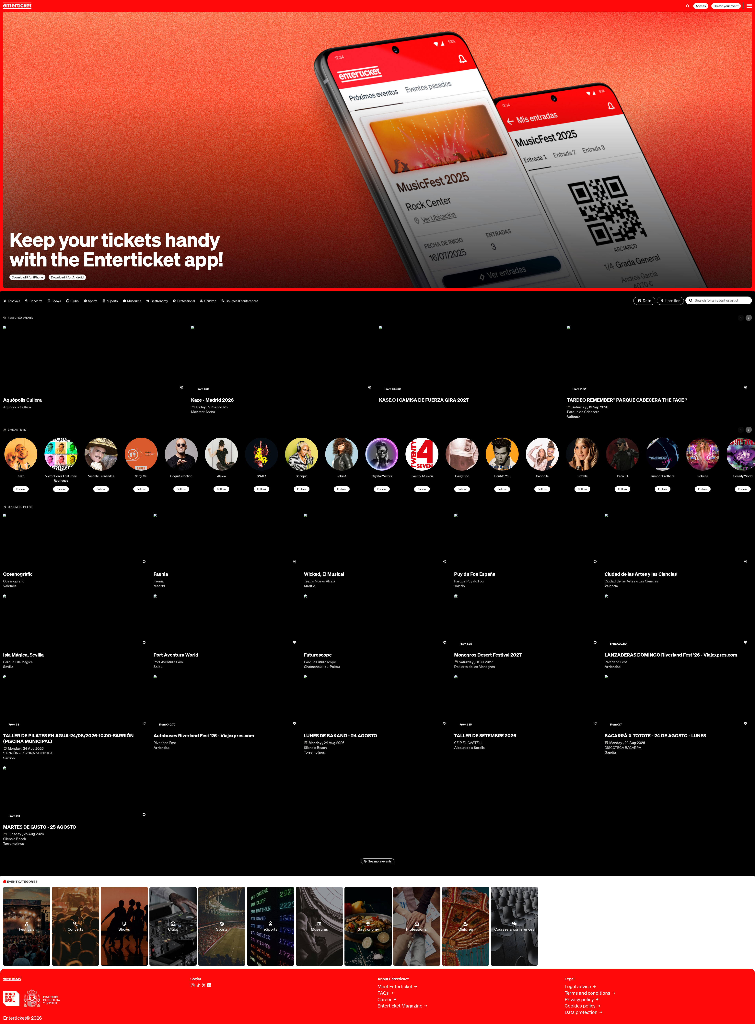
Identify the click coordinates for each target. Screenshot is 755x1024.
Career (385, 999)
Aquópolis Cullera (22, 400)
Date (647, 300)
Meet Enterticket (395, 986)
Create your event (726, 6)
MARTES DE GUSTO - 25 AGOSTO (39, 827)
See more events (380, 861)
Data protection (581, 1012)
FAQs (383, 993)
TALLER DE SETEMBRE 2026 (485, 735)
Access (701, 6)
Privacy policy (579, 999)
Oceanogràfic (18, 574)
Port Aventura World (176, 655)
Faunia (161, 574)
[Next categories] (749, 318)
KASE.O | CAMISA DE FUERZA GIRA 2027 (424, 400)
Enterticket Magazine (400, 1006)
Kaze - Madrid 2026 (212, 400)
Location (672, 300)
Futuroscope (318, 655)
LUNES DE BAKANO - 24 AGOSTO (340, 735)
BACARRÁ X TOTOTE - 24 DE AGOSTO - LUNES (655, 735)
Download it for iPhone (27, 277)
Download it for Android (67, 277)
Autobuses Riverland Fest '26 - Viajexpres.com (204, 735)
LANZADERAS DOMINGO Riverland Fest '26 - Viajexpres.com (671, 655)
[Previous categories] (741, 318)
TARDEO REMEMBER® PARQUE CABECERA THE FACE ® (627, 400)
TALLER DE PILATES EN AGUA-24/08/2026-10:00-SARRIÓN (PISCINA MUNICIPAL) (68, 738)
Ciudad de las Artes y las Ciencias (641, 574)
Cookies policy (580, 1006)
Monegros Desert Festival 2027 (488, 655)
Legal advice (578, 986)
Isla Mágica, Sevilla (23, 655)
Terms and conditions (587, 993)
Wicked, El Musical (324, 574)
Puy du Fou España (474, 574)
